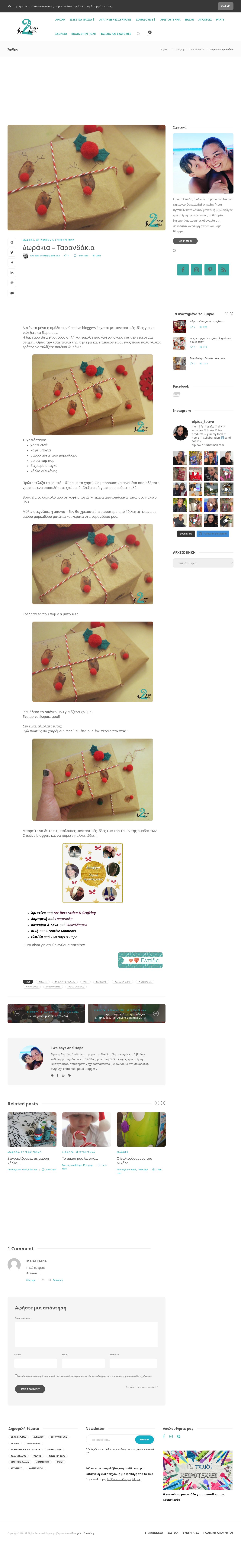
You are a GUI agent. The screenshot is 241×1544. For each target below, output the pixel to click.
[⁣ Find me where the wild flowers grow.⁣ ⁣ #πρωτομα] (180, 505)
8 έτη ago (55, 255)
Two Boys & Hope (64, 937)
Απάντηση (58, 1280)
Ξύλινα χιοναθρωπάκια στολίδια (47, 1016)
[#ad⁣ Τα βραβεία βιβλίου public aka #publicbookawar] (195, 489)
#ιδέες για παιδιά (20, 1462)
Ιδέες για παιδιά (81, 19)
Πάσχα (189, 19)
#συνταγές (16, 1468)
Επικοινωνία (154, 1532)
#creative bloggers (65, 981)
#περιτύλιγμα (145, 981)
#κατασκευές (42, 1462)
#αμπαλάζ (101, 981)
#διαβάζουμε (54, 1449)
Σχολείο (61, 34)
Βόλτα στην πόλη (83, 34)
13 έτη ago (88, 1165)
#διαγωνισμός (18, 1456)
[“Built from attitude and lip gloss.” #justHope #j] (226, 458)
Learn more (185, 240)
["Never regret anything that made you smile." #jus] (211, 458)
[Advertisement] (120, 85)
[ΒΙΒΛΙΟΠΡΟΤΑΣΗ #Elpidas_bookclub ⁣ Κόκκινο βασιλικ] (180, 474)
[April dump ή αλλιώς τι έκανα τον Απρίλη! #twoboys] (211, 505)
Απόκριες (205, 19)
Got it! (225, 6)
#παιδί (60, 1462)
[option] (32, 1141)
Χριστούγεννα (170, 19)
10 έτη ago (142, 1169)
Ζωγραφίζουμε (31, 1152)
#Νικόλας (38, 1437)
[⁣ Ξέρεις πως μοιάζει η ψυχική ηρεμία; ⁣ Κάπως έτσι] (211, 521)
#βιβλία (15, 1443)
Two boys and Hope (40, 255)
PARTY (220, 19)
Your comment (23, 1318)
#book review (18, 1437)
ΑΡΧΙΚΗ (60, 19)
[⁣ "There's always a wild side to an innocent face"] (211, 474)
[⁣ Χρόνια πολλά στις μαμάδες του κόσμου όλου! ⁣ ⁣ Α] (180, 489)
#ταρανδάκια (32, 986)
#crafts (43, 981)
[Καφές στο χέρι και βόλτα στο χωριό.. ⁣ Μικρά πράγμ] (226, 489)
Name (17, 1354)
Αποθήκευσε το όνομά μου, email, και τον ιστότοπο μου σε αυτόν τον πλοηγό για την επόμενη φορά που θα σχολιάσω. (85, 1376)
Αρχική (164, 49)
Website (114, 1354)
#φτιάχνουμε (53, 986)
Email (65, 1354)
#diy (85, 981)
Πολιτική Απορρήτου (218, 1532)
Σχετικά (173, 1532)
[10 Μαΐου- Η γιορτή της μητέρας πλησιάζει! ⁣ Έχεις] (226, 521)
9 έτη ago (32, 1169)
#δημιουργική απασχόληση (25, 1449)
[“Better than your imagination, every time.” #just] (180, 458)
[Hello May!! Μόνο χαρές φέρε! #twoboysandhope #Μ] (195, 505)
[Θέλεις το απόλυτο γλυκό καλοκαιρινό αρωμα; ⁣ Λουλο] (226, 474)
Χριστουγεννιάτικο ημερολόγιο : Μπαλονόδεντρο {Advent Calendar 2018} (120, 1016)
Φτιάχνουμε (44, 240)
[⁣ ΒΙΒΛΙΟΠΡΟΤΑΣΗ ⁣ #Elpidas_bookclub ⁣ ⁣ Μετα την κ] (226, 505)
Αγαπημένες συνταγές (115, 19)
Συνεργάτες (191, 1532)
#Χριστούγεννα (76, 986)
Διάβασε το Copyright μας (123, 1479)
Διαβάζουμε (144, 19)
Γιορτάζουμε (179, 49)
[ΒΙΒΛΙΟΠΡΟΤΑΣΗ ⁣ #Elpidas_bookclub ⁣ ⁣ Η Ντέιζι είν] (195, 458)
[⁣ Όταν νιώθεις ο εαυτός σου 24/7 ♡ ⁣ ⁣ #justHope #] (180, 521)
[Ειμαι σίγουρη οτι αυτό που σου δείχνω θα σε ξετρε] (195, 474)
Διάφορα (28, 240)
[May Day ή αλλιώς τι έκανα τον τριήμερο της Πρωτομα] (211, 489)
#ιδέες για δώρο (122, 981)
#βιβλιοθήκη (33, 1443)
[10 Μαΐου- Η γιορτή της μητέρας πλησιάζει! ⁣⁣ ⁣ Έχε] (195, 521)
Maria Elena (36, 1261)
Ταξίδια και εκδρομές (116, 34)
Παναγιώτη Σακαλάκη (82, 1533)
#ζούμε (37, 1456)
